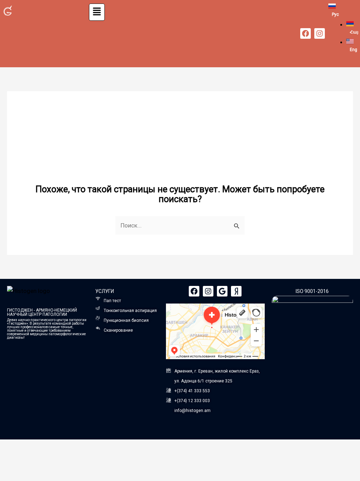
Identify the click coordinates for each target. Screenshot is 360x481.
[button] (97, 12)
